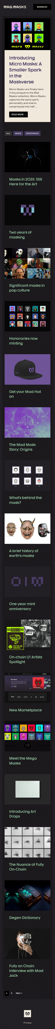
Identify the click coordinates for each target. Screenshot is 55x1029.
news (18, 133)
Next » (19, 993)
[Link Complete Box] (27, 70)
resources (32, 133)
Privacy (27, 1023)
